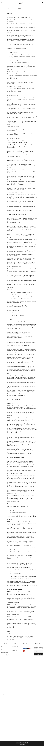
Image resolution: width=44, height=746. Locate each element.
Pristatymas (3, 649)
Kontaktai (2, 647)
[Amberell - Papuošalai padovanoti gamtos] (22, 2)
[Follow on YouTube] (24, 651)
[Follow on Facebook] (24, 648)
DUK (24, 646)
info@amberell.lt (18, 399)
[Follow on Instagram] (26, 648)
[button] (1, 2)
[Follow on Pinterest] (29, 648)
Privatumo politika (4, 652)
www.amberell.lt (10, 25)
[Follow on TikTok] (28, 648)
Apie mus (2, 646)
